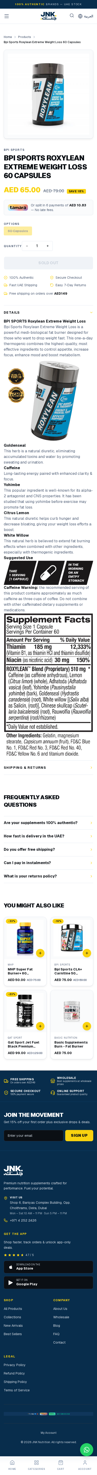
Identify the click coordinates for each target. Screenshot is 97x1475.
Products (24, 37)
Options (11, 224)
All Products (13, 1309)
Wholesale (61, 1317)
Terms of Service (17, 1390)
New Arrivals (13, 1325)
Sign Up (79, 1135)
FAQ (56, 1334)
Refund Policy (14, 1373)
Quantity (13, 246)
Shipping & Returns (25, 767)
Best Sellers (13, 1334)
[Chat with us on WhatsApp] (86, 1449)
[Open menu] (6, 16)
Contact (59, 1342)
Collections (12, 1317)
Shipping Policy (15, 1382)
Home (8, 37)
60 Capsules (18, 231)
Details (12, 312)
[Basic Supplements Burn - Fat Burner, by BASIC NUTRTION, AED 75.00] (72, 1024)
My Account (49, 1433)
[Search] (71, 15)
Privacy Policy (15, 1365)
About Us (60, 1309)
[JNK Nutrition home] (48, 16)
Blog (56, 1325)
